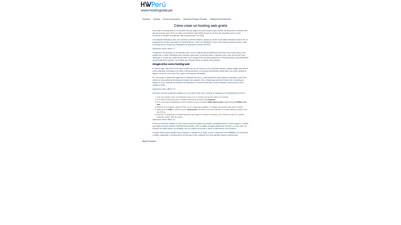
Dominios (146, 19)
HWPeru (232, 132)
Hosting (156, 19)
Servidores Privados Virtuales (195, 19)
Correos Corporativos (171, 19)
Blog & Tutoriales (149, 141)
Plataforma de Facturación (220, 19)
